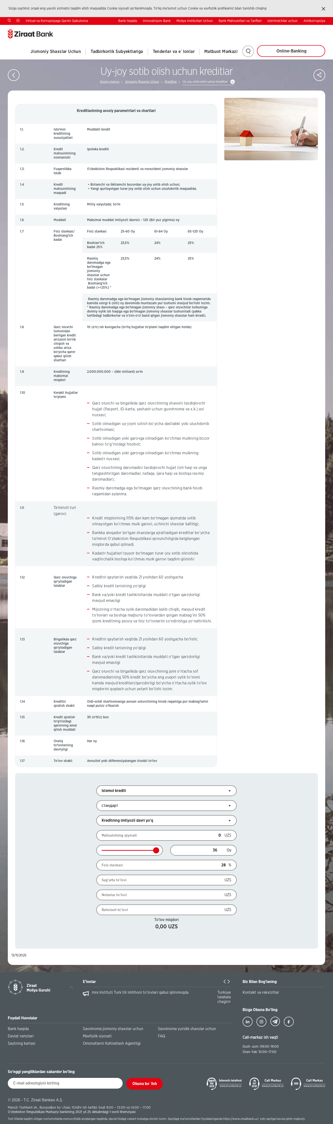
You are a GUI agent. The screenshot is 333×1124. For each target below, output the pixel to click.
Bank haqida (18, 1029)
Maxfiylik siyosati (97, 1036)
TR (292, 28)
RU (323, 28)
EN (307, 28)
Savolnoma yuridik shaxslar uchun (187, 1029)
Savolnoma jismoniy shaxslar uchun (113, 1029)
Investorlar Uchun (244, 28)
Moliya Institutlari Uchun (194, 21)
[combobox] (166, 790)
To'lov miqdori (166, 920)
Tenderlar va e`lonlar (174, 52)
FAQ (161, 1036)
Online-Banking (291, 51)
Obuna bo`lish (144, 1084)
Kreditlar (171, 81)
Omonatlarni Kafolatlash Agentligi (112, 1043)
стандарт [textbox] (110, 806)
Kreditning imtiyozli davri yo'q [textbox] (127, 820)
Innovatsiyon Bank (157, 21)
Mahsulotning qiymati (119, 835)
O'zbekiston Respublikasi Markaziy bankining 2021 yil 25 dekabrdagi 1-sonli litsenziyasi (72, 1112)
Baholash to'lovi (115, 910)
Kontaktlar (271, 28)
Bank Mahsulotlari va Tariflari (240, 21)
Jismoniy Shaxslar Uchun (55, 52)
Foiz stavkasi (112, 865)
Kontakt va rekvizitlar (261, 992)
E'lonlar (89, 982)
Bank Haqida (127, 21)
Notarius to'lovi (114, 895)
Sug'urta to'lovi (114, 880)
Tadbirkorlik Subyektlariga (117, 52)
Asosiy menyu (109, 81)
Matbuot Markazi (221, 52)
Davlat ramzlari (21, 1036)
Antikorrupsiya (314, 21)
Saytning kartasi (21, 1043)
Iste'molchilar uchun (282, 21)
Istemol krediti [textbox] (114, 791)
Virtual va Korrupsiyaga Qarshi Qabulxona (57, 21)
